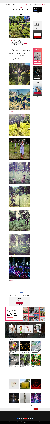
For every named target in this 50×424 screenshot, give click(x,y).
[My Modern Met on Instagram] (23, 418)
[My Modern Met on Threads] (30, 418)
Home (17, 7)
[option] (25, 316)
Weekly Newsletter (38, 25)
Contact (26, 421)
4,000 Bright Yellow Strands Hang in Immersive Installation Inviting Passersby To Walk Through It (25, 391)
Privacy (24, 422)
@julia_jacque (11, 256)
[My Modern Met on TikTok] (28, 418)
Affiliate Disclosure (31, 421)
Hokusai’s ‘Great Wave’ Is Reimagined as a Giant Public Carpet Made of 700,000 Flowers (14, 352)
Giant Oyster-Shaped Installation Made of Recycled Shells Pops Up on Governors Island (13, 366)
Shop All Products (37, 78)
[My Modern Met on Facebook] (18, 418)
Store (28, 4)
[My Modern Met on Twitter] (21, 418)
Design (19, 4)
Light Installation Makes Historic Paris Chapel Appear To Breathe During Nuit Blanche (13, 405)
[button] (31, 4)
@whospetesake (11, 111)
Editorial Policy (20, 421)
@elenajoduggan (11, 232)
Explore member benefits (19, 304)
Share (35, 10)
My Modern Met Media (37, 28)
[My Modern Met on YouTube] (27, 418)
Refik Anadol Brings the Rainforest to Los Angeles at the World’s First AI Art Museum (36, 366)
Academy (26, 4)
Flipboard (35, 26)
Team (21, 421)
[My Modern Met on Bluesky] (32, 418)
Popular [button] (14, 4)
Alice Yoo (17, 12)
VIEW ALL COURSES (37, 63)
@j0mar (10, 208)
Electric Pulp (40, 421)
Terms (25, 422)
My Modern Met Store (12, 324)
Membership (43, 4)
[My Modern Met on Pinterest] (19, 418)
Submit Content (24, 421)
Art (17, 4)
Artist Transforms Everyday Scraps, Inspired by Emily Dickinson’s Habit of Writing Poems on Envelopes (14, 391)
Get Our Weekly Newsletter (27, 295)
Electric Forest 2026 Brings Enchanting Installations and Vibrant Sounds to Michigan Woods (35, 405)
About (17, 421)
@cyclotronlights (11, 280)
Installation (20, 7)
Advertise (28, 421)
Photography (22, 4)
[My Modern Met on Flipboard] (25, 418)
